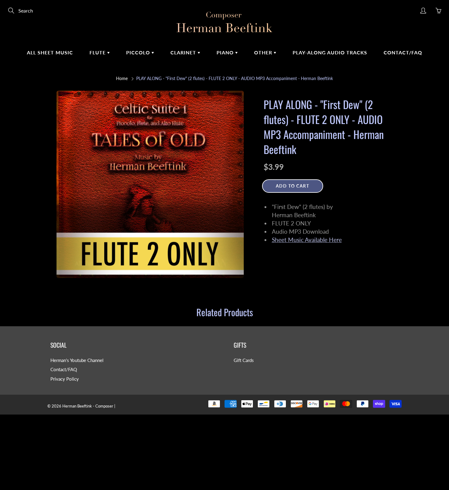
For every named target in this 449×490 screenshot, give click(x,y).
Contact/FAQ (403, 52)
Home (122, 78)
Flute (98, 52)
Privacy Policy (64, 379)
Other (264, 52)
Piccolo (138, 52)
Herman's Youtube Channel (77, 360)
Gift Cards (244, 360)
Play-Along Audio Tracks (330, 52)
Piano (226, 52)
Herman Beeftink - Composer (87, 406)
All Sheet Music (50, 52)
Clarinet (184, 52)
